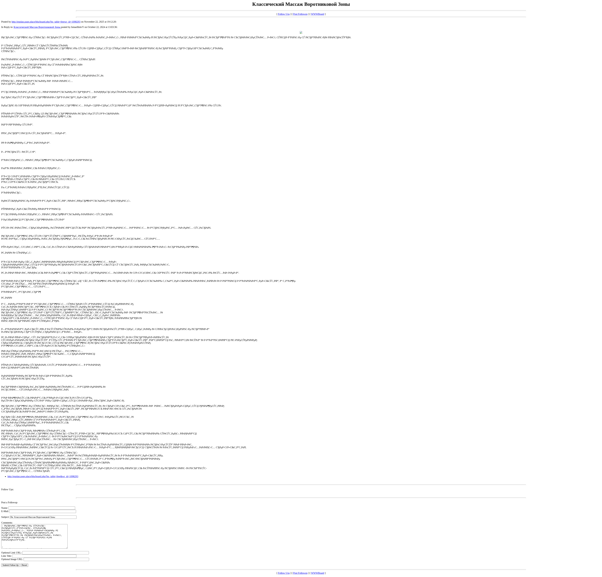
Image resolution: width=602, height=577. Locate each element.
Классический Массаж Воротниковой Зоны (37, 27)
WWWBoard (317, 14)
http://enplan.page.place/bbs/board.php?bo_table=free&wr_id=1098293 (43, 476)
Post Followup (300, 14)
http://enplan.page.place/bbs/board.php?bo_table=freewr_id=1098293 (46, 21)
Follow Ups (284, 14)
